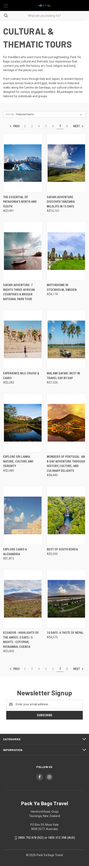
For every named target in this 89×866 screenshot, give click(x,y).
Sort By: (10, 114)
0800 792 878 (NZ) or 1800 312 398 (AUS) (46, 838)
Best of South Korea (62, 549)
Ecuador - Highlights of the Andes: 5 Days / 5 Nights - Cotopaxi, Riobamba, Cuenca (21, 640)
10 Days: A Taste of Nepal (65, 633)
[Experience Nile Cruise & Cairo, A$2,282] (23, 339)
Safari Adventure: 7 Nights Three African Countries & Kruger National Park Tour (19, 292)
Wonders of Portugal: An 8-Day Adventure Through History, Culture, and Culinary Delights (66, 464)
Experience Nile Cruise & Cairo (21, 375)
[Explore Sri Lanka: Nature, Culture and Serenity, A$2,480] (23, 422)
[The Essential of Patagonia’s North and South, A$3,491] (23, 163)
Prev (16, 126)
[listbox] (49, 114)
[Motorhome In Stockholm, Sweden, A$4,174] (66, 251)
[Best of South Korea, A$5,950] (66, 515)
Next (77, 126)
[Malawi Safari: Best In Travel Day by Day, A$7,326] (66, 339)
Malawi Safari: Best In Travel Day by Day (63, 375)
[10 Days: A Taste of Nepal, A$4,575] (66, 598)
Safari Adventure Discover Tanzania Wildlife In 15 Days (61, 201)
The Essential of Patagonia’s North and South (20, 201)
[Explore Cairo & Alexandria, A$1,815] (23, 515)
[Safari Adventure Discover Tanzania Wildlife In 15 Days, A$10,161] (66, 163)
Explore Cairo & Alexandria (15, 551)
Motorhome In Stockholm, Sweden (62, 287)
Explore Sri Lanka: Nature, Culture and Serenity (18, 461)
